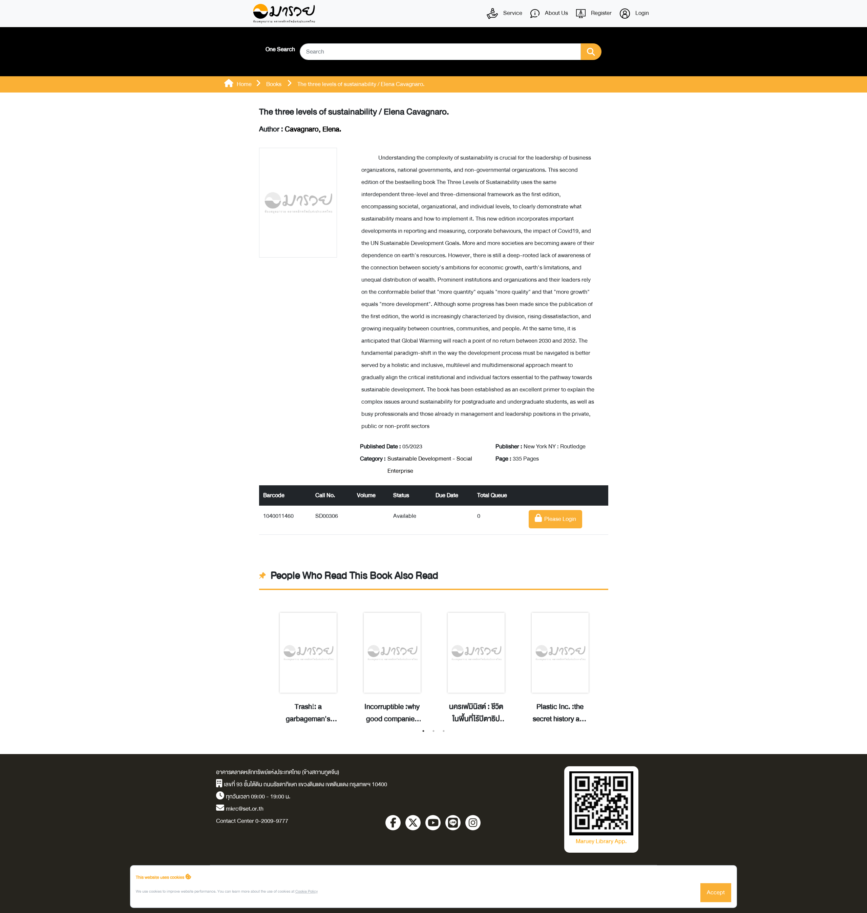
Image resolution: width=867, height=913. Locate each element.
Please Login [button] (559, 519)
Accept (716, 892)
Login (641, 13)
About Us (556, 13)
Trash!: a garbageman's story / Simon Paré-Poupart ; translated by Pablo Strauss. (308, 713)
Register (601, 13)
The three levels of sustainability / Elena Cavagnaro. (354, 112)
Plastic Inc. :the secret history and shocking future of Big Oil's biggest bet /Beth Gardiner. (560, 713)
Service (512, 13)
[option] (308, 661)
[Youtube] (433, 822)
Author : (300, 129)
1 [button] (423, 731)
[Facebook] (393, 822)
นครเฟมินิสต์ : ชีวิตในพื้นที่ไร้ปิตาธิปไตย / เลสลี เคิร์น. (476, 713)
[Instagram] (473, 822)
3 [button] (443, 731)
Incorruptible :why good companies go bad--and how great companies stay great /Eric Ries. (392, 713)
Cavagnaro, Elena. (313, 129)
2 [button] (433, 731)
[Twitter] (413, 822)
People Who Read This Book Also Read (354, 575)
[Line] (453, 822)
